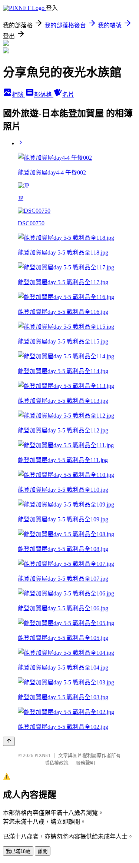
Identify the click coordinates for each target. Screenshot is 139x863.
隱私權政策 (56, 763)
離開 (42, 851)
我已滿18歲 (18, 851)
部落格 (43, 95)
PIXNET (42, 755)
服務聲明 (85, 763)
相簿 (18, 95)
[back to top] (9, 741)
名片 (68, 95)
